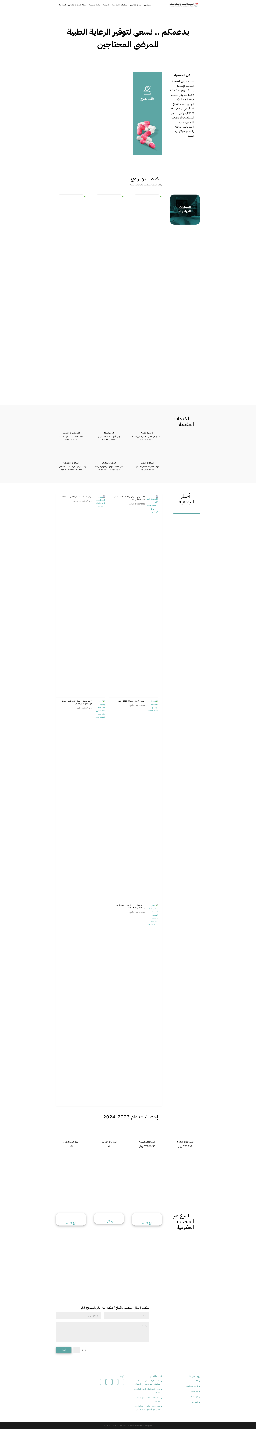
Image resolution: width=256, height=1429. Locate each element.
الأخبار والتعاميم (192, 1386)
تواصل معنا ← (180, 1289)
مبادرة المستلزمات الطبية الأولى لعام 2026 (77, 496)
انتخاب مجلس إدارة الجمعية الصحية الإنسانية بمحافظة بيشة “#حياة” (129, 906)
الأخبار (131, 503)
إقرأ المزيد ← (181, 146)
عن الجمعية (194, 1396)
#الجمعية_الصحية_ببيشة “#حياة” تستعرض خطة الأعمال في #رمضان (129, 498)
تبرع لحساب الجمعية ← (176, 1184)
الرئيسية (195, 1380)
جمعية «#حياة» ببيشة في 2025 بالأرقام (131, 701)
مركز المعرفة (194, 1391)
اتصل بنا (195, 1402)
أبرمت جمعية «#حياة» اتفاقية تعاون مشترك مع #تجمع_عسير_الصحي (77, 702)
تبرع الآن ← (147, 1223)
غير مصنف (77, 501)
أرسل (64, 1349)
